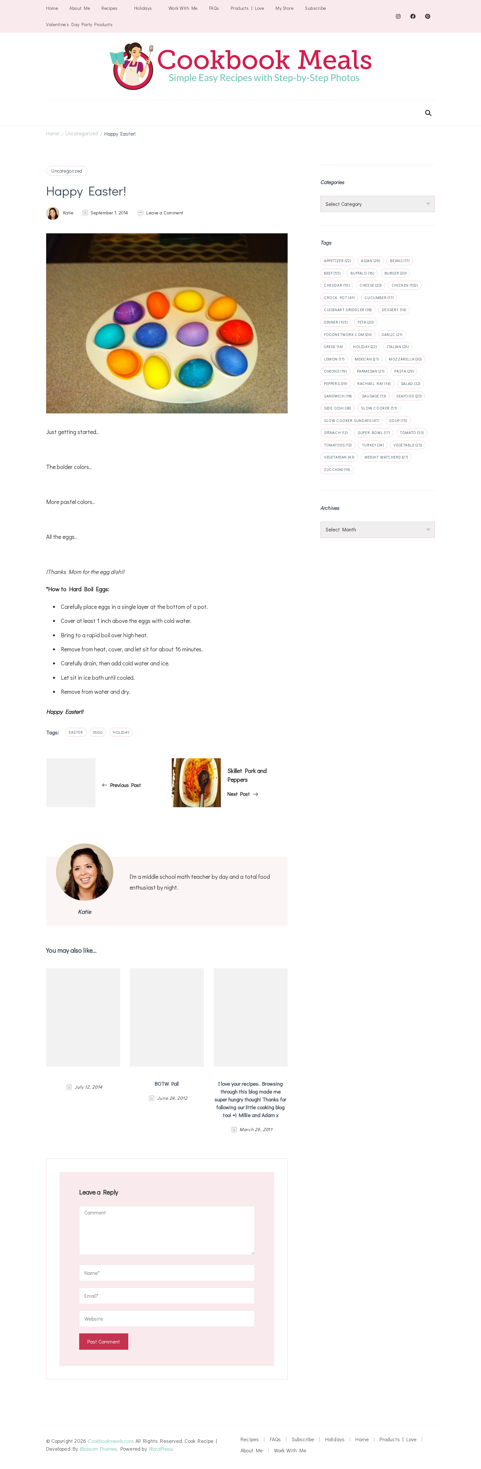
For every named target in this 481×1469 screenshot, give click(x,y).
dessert (394, 309)
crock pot (339, 297)
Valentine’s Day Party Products (79, 24)
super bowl (374, 432)
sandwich (338, 395)
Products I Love (247, 8)
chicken (405, 285)
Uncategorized (66, 171)
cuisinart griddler (348, 309)
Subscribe (315, 8)
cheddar (336, 285)
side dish (337, 407)
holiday (121, 732)
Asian (370, 260)
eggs (98, 732)
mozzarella (405, 358)
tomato (412, 432)
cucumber (379, 297)
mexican (367, 358)
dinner (335, 322)
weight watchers (386, 456)
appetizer (337, 260)
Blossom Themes (98, 1448)
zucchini (337, 469)
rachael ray (374, 383)
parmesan (370, 371)
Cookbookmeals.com (110, 1440)
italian (398, 346)
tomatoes (338, 444)
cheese (371, 285)
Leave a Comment (165, 212)
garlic (392, 334)
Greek (333, 346)
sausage (374, 395)
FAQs (214, 8)
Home (52, 8)
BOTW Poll (167, 1083)
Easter (76, 732)
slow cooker (379, 407)
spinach (335, 432)
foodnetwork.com (348, 334)
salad (410, 383)
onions (335, 371)
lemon (334, 358)
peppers (335, 383)
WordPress (160, 1448)
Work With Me (183, 8)
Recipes (109, 8)
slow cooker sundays (351, 420)
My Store (285, 8)
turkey (373, 444)
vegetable (408, 444)
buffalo (362, 272)
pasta (404, 371)
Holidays (143, 8)
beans (399, 260)
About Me (79, 8)
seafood (408, 395)
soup (398, 420)
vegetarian (339, 456)
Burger (395, 272)
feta (365, 322)
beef (332, 272)
